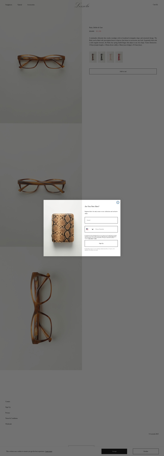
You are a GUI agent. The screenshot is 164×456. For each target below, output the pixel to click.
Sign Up (101, 243)
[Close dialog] (118, 202)
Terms (95, 238)
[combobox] (89, 229)
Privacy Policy (91, 238)
